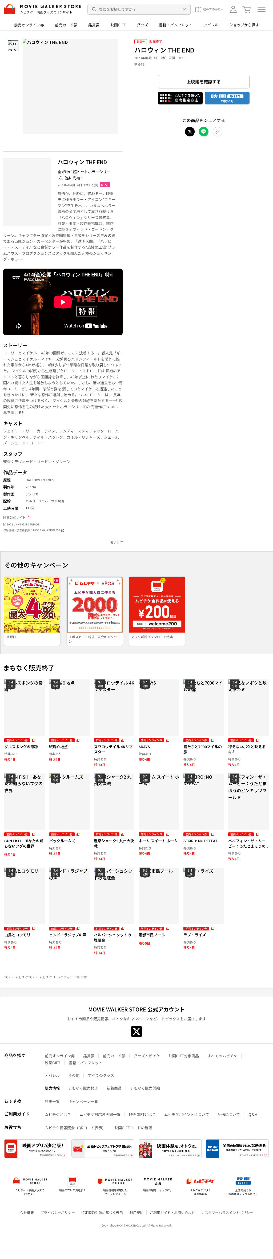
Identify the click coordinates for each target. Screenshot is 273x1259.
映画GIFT (118, 24)
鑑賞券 (93, 24)
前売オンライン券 (29, 24)
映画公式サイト (14, 517)
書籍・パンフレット (175, 24)
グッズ (142, 24)
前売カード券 (66, 24)
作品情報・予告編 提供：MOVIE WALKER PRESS (31, 530)
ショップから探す (244, 24)
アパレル (210, 24)
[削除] (183, 9)
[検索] (94, 9)
